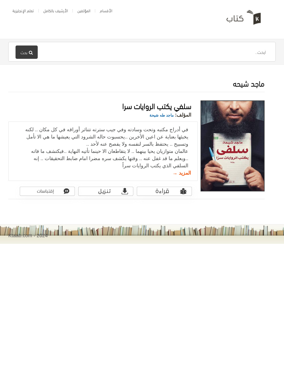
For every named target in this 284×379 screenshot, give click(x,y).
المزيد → (182, 173)
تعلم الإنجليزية (23, 10)
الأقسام (106, 10)
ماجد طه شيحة (161, 115)
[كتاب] (240, 19)
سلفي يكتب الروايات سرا (156, 105)
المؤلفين (83, 10)
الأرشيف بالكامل (55, 10)
